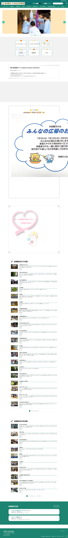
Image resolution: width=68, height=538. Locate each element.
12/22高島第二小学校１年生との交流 (24, 474)
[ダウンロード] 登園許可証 (15, 517)
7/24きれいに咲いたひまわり (23, 272)
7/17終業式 (20, 294)
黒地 (39, 3)
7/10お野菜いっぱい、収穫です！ (23, 381)
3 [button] (32, 410)
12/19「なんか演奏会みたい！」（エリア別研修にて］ (26, 480)
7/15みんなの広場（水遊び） (23, 330)
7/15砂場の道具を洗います (23, 316)
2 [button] (35, 35)
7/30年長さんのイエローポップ (23, 264)
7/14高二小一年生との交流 (23, 352)
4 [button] (38, 35)
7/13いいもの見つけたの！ (23, 373)
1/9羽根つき (21, 447)
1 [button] (33, 35)
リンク (58, 6)
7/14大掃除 (20, 345)
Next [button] (64, 22)
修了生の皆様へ (43, 6)
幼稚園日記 (18, 6)
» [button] (38, 410)
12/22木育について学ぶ (22, 467)
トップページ (6, 6)
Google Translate (63, 0)
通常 (35, 3)
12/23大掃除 (21, 461)
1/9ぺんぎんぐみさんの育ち (23, 424)
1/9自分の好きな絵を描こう (23, 439)
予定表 (63, 6)
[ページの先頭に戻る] (67, 537)
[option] (34, 22)
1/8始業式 (20, 453)
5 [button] (40, 35)
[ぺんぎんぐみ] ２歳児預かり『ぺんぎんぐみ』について (19, 510)
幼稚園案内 (12, 6)
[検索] (62, 3)
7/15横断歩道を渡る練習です (23, 308)
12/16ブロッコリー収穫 (22, 488)
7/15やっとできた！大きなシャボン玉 (24, 322)
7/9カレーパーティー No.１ (23, 394)
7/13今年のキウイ (21, 366)
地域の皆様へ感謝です (51, 6)
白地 (37, 3)
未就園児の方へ (35, 6)
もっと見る (57, 506)
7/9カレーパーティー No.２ (23, 386)
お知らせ (23, 6)
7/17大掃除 (20, 301)
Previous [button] (3, 22)
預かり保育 (29, 6)
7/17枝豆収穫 (21, 287)
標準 (45, 3)
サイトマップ (63, 531)
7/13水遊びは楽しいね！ (22, 360)
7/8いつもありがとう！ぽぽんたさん (24, 402)
